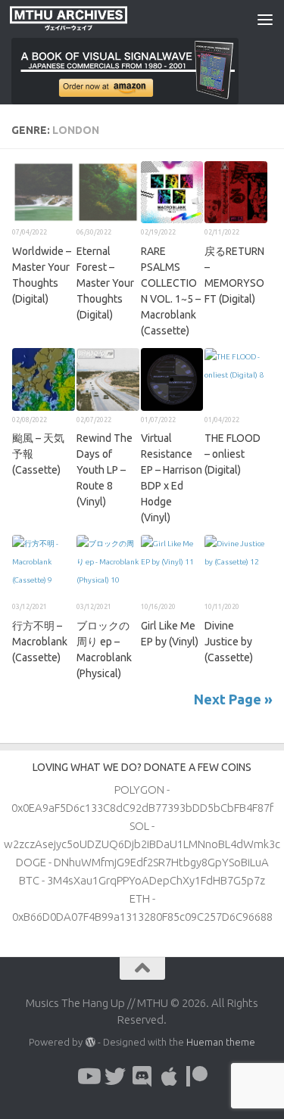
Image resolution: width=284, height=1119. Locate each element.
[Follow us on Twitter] (115, 1076)
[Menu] (265, 19)
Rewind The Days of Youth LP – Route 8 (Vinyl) (104, 470)
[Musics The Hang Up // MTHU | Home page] (88, 19)
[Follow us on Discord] (142, 1076)
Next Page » (233, 699)
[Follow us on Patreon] (197, 1076)
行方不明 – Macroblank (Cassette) (39, 642)
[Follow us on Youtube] (87, 1076)
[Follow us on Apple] (169, 1076)
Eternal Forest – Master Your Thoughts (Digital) (105, 283)
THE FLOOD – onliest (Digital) (232, 454)
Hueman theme (220, 1042)
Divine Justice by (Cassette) (228, 642)
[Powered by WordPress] (90, 1042)
